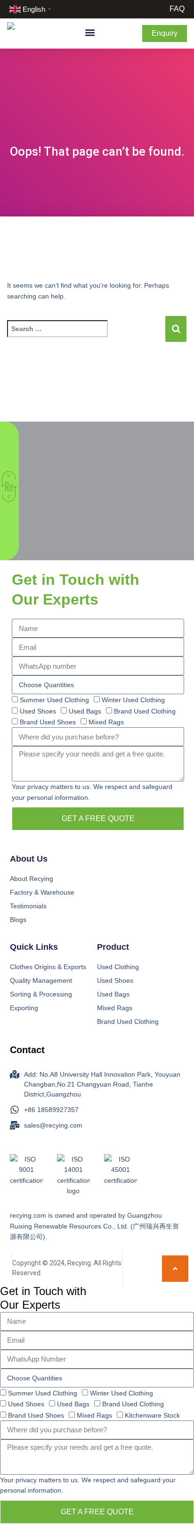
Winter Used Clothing (133, 700)
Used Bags (85, 711)
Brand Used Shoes (48, 722)
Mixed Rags (106, 722)
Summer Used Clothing (54, 700)
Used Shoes (38, 711)
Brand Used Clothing (145, 711)
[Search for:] (86, 337)
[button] (89, 33)
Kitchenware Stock (152, 1415)
